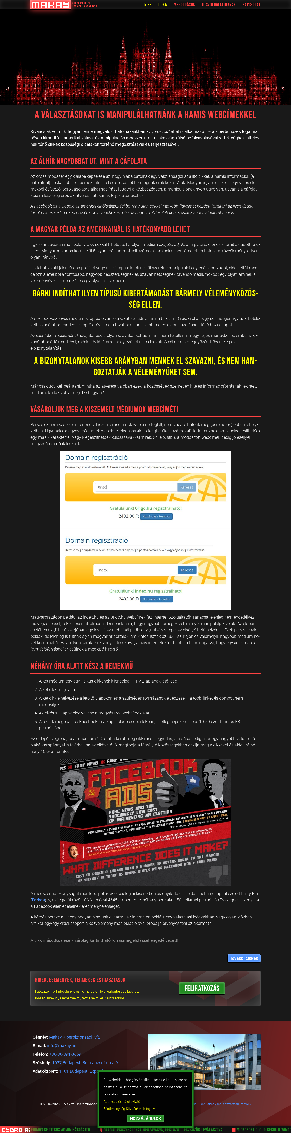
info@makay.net (62, 1045)
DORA (162, 5)
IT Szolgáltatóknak (219, 5)
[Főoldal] (50, 4)
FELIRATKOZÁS (201, 988)
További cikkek (244, 958)
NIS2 (148, 5)
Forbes (38, 899)
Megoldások (184, 5)
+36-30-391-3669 (65, 1054)
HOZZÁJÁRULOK (145, 1118)
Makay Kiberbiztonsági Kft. (74, 1037)
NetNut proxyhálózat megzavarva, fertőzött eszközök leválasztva (144, 1130)
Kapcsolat (252, 5)
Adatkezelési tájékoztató (122, 1102)
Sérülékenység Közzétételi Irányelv (129, 1109)
